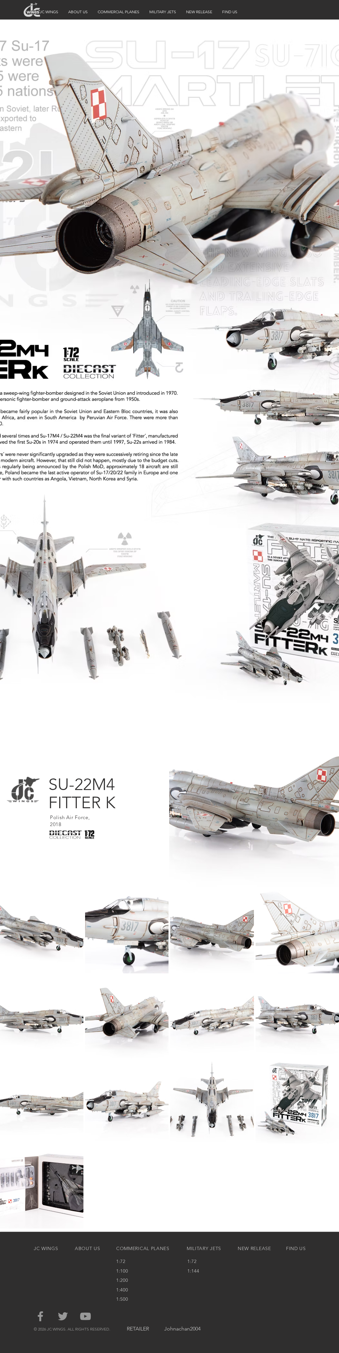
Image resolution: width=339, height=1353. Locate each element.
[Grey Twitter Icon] (63, 1316)
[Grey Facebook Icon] (40, 1316)
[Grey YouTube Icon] (85, 1316)
